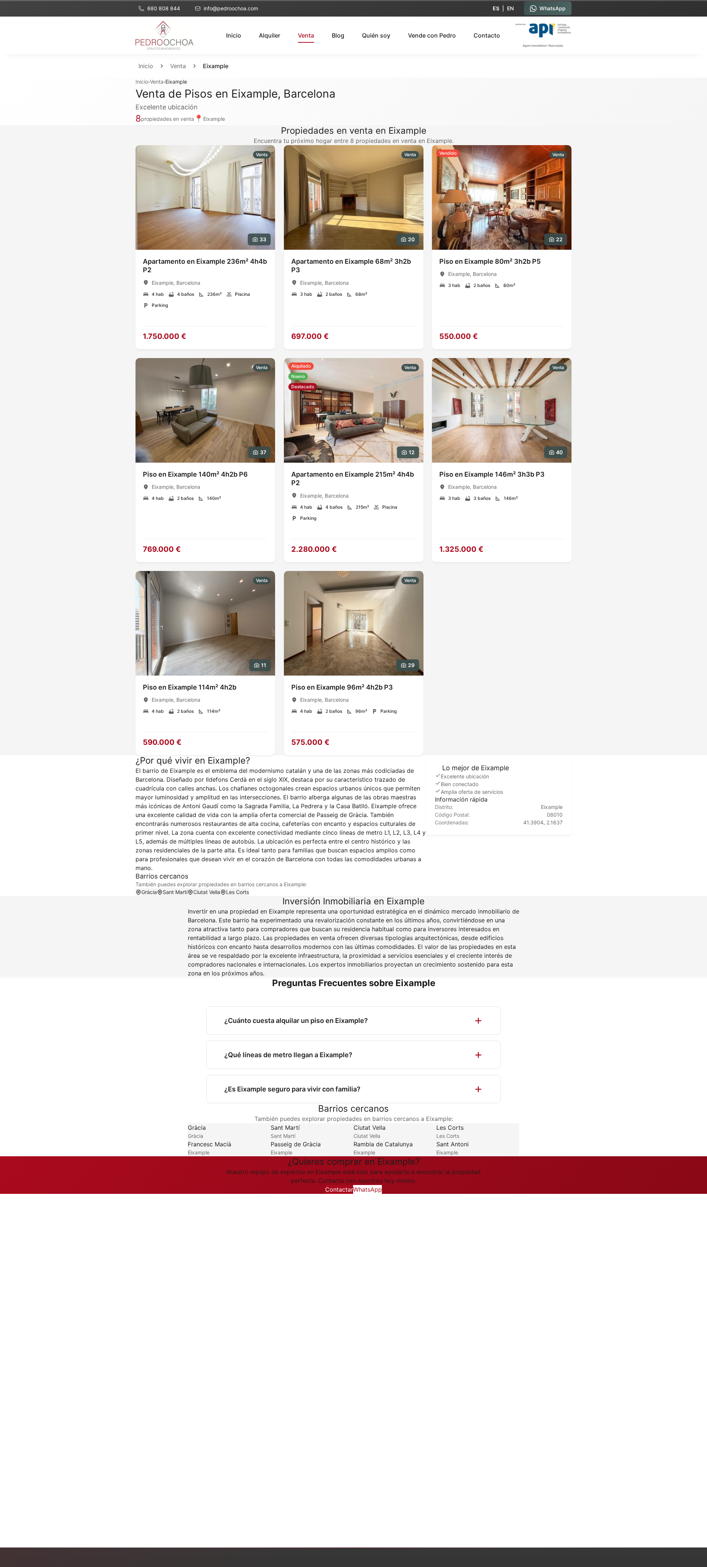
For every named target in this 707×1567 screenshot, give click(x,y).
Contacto (487, 35)
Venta (178, 66)
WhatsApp (367, 1189)
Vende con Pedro (432, 35)
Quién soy (376, 35)
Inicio (233, 35)
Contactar (339, 1189)
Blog (338, 35)
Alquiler (269, 35)
